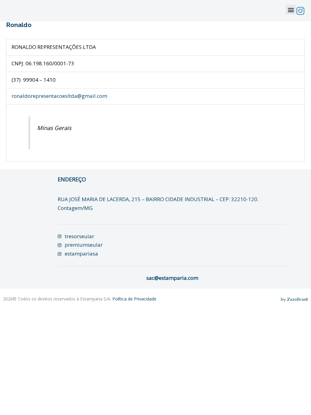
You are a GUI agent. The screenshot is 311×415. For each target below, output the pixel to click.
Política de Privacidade (134, 299)
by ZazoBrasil (294, 299)
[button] (291, 10)
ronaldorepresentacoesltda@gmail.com (59, 95)
